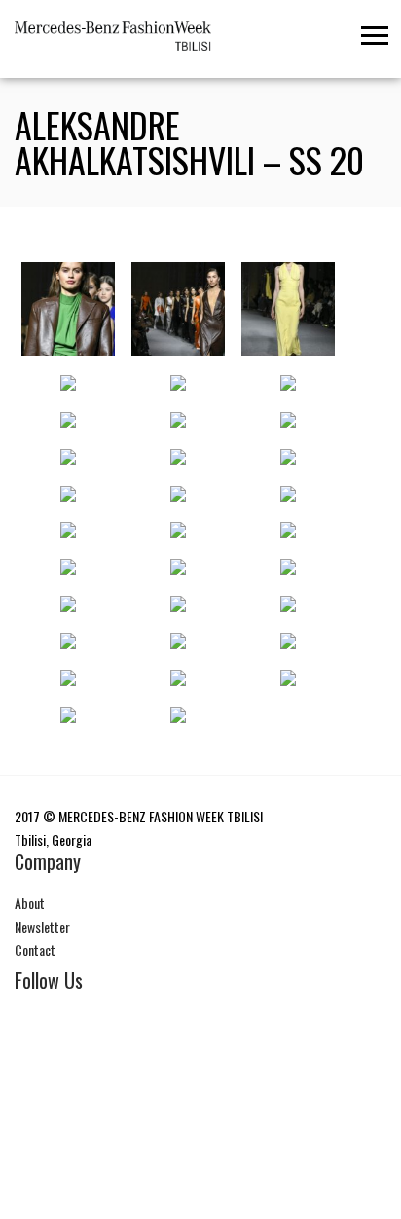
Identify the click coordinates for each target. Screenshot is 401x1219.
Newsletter (42, 926)
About (30, 903)
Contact (35, 949)
